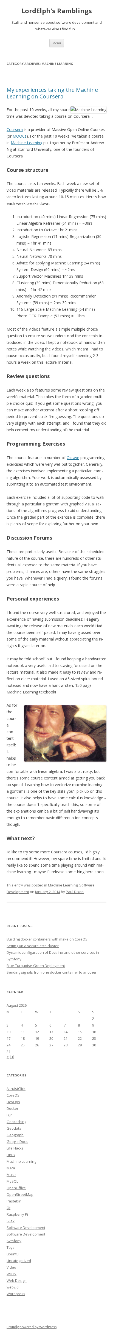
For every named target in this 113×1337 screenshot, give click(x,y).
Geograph (15, 1134)
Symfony (14, 1240)
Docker (12, 1108)
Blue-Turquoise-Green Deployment (36, 965)
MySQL (12, 1181)
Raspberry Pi (17, 1214)
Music (11, 1174)
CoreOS (13, 1095)
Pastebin (14, 1201)
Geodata (14, 1128)
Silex (11, 1220)
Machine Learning (26, 142)
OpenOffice (16, 1187)
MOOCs (20, 136)
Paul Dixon (75, 891)
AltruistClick (16, 1088)
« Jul (10, 1056)
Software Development (26, 1227)
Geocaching (16, 1121)
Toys (11, 1247)
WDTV (11, 1273)
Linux (11, 1154)
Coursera (15, 129)
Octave (73, 457)
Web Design (17, 1280)
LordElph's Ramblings (56, 11)
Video (11, 1267)
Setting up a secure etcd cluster (33, 945)
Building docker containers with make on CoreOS (47, 939)
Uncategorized (19, 1260)
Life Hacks (15, 1148)
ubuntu (13, 1254)
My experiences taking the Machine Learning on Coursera (52, 93)
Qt (8, 1207)
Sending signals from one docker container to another (52, 972)
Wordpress (16, 1293)
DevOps (13, 1101)
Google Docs (17, 1141)
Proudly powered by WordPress (31, 1327)
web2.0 (12, 1287)
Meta (11, 1167)
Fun (10, 1115)
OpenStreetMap (20, 1194)
